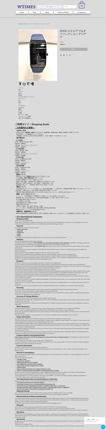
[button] (70, 6)
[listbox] (70, 6)
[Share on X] (70, 55)
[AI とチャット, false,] (103, 427)
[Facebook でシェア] (61, 55)
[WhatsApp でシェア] (67, 55)
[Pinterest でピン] (64, 55)
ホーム (20, 24)
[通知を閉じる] (103, 418)
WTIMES (26, 7)
